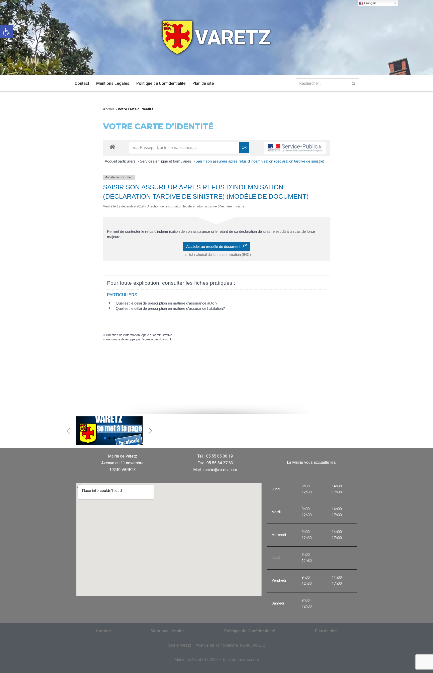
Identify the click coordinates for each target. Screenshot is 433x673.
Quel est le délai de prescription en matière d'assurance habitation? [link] (170, 308)
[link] (6, 31)
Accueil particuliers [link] (121, 161)
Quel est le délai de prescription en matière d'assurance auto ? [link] (166, 303)
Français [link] (370, 3)
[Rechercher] (353, 83)
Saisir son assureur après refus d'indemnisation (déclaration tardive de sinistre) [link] (259, 161)
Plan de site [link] (203, 83)
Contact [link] (82, 83)
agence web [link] (151, 339)
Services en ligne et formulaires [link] (166, 161)
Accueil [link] (109, 109)
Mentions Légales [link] (112, 83)
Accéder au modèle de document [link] (214, 246)
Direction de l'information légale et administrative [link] (139, 335)
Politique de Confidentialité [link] (160, 83)
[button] (68, 431)
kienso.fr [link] (166, 339)
